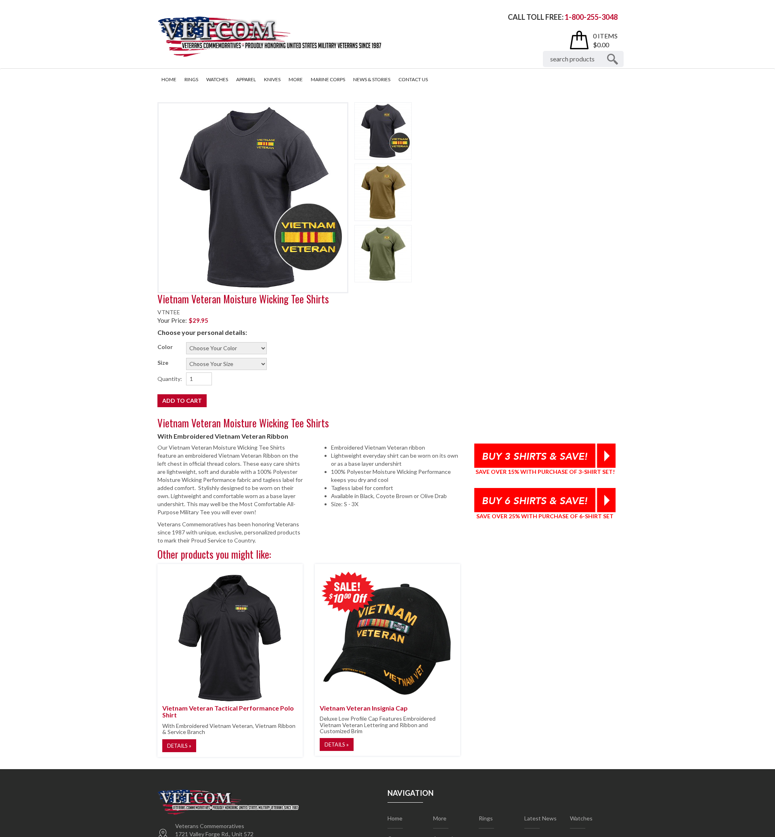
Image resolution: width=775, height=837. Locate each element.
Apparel (246, 79)
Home (168, 79)
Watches (217, 79)
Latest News (540, 818)
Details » (179, 745)
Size (162, 362)
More (296, 79)
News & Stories (371, 79)
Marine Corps (328, 79)
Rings (191, 79)
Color (165, 346)
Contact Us (413, 79)
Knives (272, 79)
